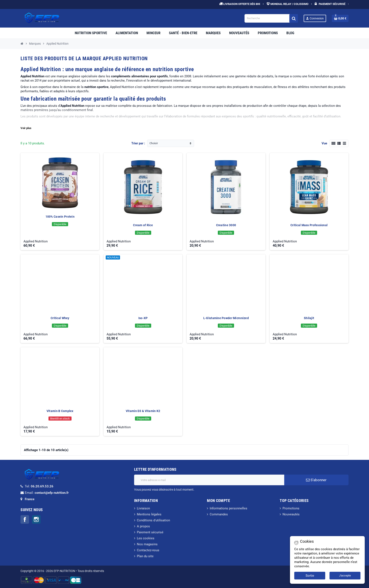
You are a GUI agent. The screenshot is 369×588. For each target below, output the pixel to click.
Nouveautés (291, 514)
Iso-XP (143, 318)
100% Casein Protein (60, 216)
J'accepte (345, 575)
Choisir (153, 143)
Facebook (24, 519)
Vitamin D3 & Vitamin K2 (143, 411)
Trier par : (138, 143)
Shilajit (309, 318)
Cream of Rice (143, 225)
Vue (324, 143)
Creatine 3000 (226, 225)
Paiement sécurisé (150, 532)
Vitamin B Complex (60, 411)
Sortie (310, 576)
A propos (143, 526)
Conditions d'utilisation (153, 520)
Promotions (291, 508)
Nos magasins (147, 544)
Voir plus (25, 128)
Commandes (219, 514)
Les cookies (145, 538)
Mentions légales (149, 514)
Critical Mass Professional (309, 225)
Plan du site (145, 556)
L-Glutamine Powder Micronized (226, 318)
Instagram (36, 519)
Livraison (143, 508)
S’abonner (318, 480)
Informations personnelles (228, 508)
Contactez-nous (148, 550)
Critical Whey (60, 318)
